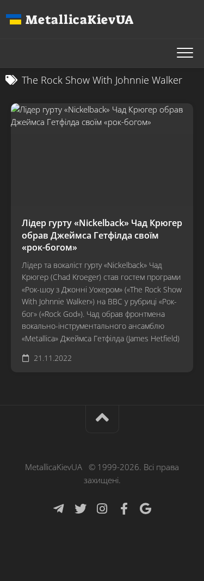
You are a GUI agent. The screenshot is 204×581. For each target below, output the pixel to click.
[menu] (185, 53)
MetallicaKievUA (79, 19)
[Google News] (145, 509)
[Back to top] (102, 419)
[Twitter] (80, 509)
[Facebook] (124, 509)
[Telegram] (58, 509)
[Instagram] (102, 509)
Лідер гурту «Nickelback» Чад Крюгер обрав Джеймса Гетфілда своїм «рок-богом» (102, 235)
